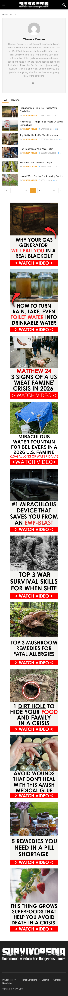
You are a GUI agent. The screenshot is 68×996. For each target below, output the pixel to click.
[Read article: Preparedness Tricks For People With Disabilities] (10, 111)
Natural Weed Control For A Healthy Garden (41, 176)
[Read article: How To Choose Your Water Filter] (10, 152)
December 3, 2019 (48, 153)
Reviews (15, 99)
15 (56, 180)
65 (54, 190)
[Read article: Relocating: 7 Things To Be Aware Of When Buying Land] (10, 125)
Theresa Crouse (29, 115)
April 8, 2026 (46, 180)
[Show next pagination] (60, 190)
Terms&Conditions (28, 979)
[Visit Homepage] (34, 5)
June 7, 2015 (45, 115)
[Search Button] (64, 4)
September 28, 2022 (49, 139)
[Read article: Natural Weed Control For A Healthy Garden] (10, 180)
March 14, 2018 (47, 129)
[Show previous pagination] (6, 190)
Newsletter (7, 982)
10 (55, 166)
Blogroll (45, 979)
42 (40, 190)
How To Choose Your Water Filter (36, 148)
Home (5, 14)
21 (60, 153)
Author (13, 14)
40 (26, 190)
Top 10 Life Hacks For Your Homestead (39, 135)
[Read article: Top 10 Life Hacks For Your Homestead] (10, 139)
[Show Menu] (3, 4)
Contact (57, 979)
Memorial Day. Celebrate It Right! (36, 162)
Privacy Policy (9, 979)
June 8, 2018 (45, 166)
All (5, 99)
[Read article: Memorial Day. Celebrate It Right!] (10, 166)
